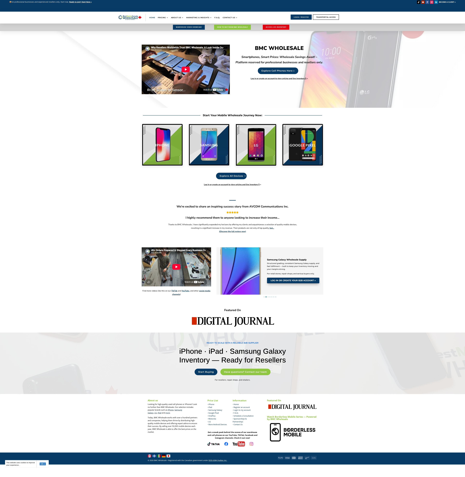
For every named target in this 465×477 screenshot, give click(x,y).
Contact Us (238, 424)
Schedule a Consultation (243, 416)
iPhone (171, 410)
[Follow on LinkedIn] (436, 2)
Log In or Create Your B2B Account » (293, 280)
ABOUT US (176, 17)
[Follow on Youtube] (423, 2)
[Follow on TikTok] (418, 2)
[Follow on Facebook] (427, 2)
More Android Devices (217, 424)
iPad (159, 413)
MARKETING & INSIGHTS (197, 17)
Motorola (211, 418)
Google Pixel (213, 413)
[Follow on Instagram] (431, 2)
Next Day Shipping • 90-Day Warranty (248, 251)
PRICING (162, 17)
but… (272, 228)
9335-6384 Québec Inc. (218, 460)
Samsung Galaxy (214, 410)
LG (155, 413)
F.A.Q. (217, 17)
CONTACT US (229, 17)
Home (236, 404)
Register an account (241, 407)
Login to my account (242, 410)
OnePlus (211, 416)
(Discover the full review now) (232, 231)
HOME (152, 17)
